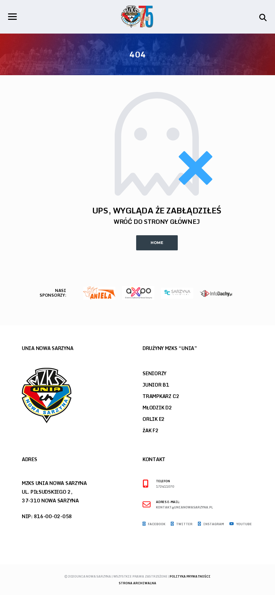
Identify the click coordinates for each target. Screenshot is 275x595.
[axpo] (138, 292)
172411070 (165, 487)
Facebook (156, 524)
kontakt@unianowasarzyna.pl (184, 507)
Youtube (244, 524)
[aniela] (99, 292)
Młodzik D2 (157, 407)
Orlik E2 (154, 419)
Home (157, 242)
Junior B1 (156, 385)
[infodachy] (216, 293)
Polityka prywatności (190, 576)
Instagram (213, 524)
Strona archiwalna (137, 583)
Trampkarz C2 (161, 396)
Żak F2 (151, 430)
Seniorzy (154, 373)
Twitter (183, 524)
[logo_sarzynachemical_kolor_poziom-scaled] (177, 292)
